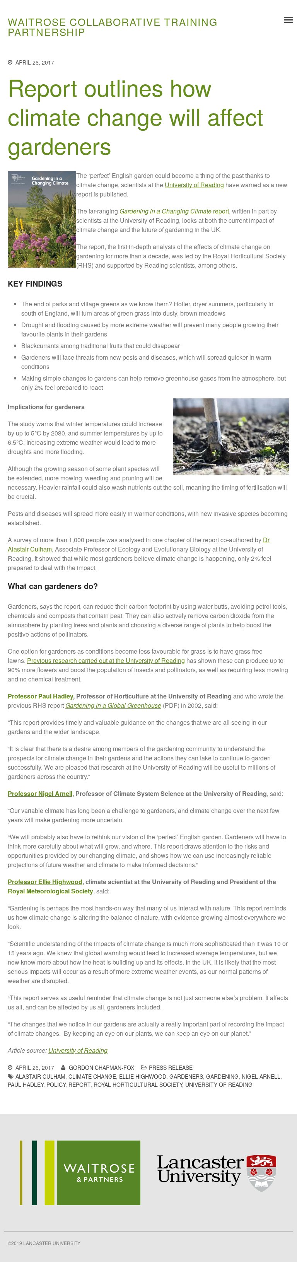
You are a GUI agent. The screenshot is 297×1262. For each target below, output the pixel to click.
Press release (171, 1067)
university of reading (219, 1084)
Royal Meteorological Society (50, 890)
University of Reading (194, 184)
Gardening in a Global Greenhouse (113, 705)
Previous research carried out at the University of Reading (106, 660)
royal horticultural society (138, 1084)
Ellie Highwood (142, 1076)
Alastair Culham (40, 1076)
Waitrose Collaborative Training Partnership (113, 26)
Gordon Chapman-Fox (101, 1067)
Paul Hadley (25, 1084)
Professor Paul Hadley (40, 696)
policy (55, 1084)
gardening (222, 1076)
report (174, 211)
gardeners (186, 1076)
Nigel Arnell (261, 1076)
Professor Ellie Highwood (45, 881)
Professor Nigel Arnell (40, 793)
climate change (92, 1076)
